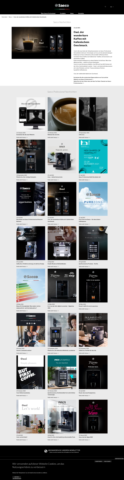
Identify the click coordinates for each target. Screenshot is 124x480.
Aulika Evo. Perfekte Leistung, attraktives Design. (30, 263)
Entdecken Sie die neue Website (25, 134)
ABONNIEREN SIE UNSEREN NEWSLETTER (64, 450)
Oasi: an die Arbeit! (21, 437)
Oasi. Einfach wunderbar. (23, 393)
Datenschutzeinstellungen (119, 458)
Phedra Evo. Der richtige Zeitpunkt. (26, 177)
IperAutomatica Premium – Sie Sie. (88, 263)
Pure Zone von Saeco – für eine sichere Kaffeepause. (89, 220)
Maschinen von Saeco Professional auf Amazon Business (29, 220)
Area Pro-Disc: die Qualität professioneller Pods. (61, 437)
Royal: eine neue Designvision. (87, 393)
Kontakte (81, 13)
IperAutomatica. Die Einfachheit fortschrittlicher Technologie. (61, 393)
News (72, 13)
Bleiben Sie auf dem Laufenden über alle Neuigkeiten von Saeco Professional (64, 452)
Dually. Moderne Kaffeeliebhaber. (57, 263)
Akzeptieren (98, 461)
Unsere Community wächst (23, 350)
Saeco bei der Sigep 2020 (86, 437)
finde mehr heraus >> (22, 137)
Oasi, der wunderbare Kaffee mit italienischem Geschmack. (61, 220)
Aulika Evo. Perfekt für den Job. (87, 350)
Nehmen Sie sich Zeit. (54, 134)
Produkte (63, 13)
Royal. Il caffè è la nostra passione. (88, 306)
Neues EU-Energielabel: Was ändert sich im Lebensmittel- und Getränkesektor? (28, 307)
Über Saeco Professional (48, 13)
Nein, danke (107, 461)
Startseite (4, 17)
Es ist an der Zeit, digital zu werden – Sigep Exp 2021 (61, 307)
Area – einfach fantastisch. (55, 177)
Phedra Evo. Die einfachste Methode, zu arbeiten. (61, 350)
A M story (81, 134)
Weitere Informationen (17, 477)
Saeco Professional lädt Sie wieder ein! (90, 177)
